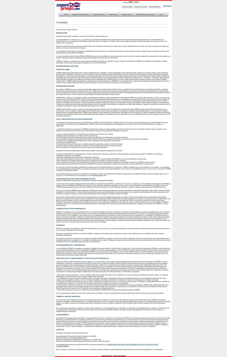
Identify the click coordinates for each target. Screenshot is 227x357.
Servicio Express (154, 6)
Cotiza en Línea (127, 6)
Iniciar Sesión (167, 6)
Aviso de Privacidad (119, 355)
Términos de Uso (107, 355)
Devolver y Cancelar (141, 6)
